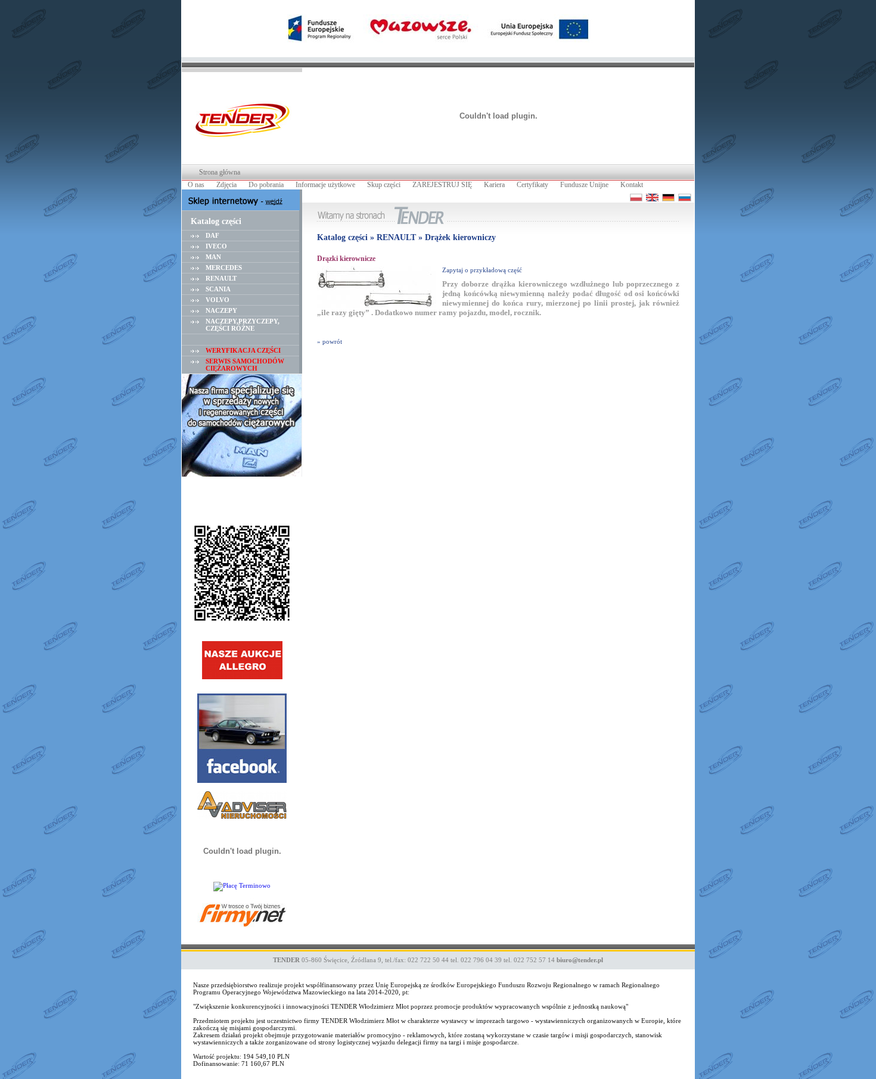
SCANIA (218, 289)
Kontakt (631, 185)
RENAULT (221, 278)
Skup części (383, 185)
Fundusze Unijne (584, 185)
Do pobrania (266, 185)
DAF (212, 235)
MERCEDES (224, 267)
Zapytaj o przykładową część (482, 269)
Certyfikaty (532, 185)
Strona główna (219, 172)
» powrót (329, 341)
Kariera (494, 185)
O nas (196, 185)
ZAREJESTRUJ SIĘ (442, 185)
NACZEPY (221, 310)
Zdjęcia (226, 185)
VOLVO (217, 299)
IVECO (216, 246)
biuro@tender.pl (580, 959)
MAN (213, 256)
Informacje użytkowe (325, 185)
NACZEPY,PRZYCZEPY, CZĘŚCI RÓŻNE (242, 325)
